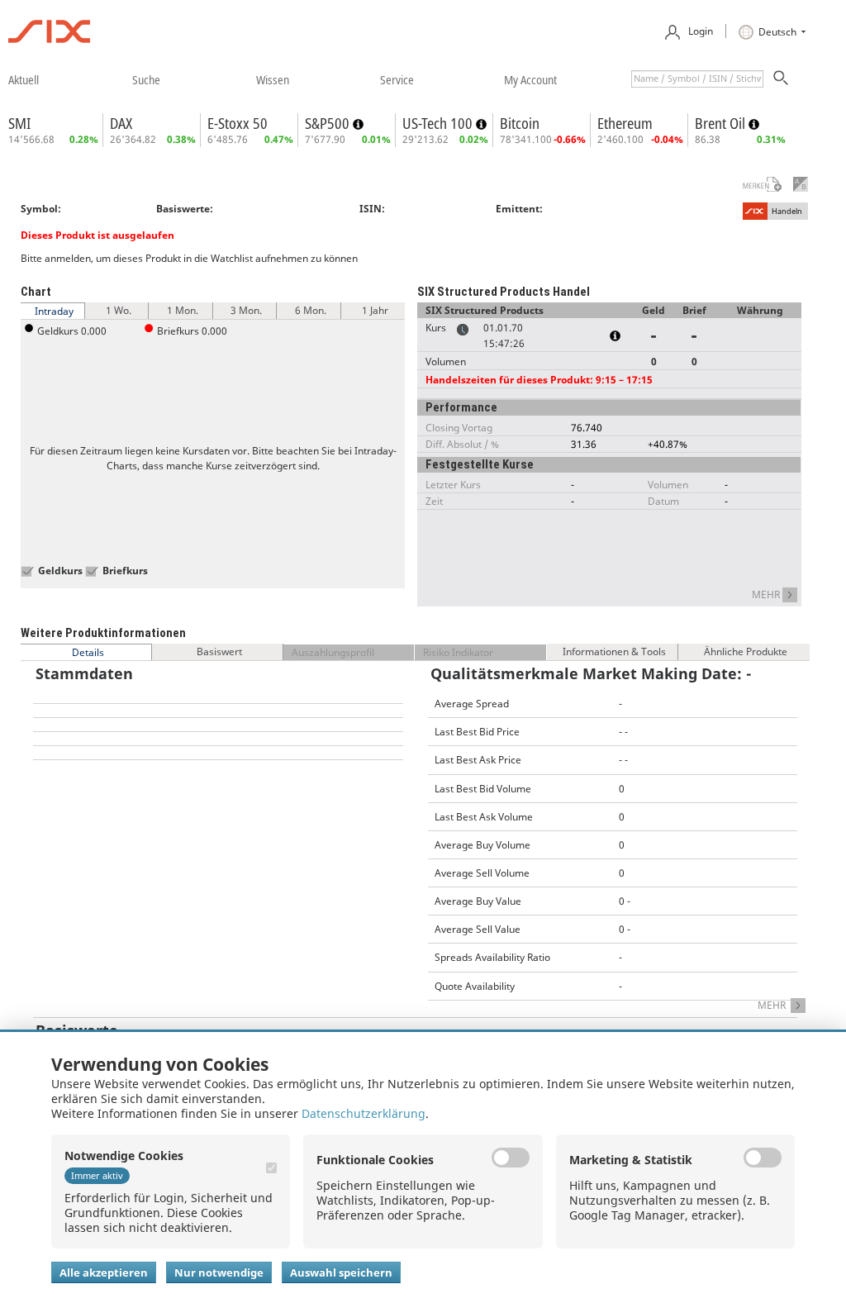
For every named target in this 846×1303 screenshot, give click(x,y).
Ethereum (625, 123)
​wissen (272, 79)
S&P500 (329, 123)
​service (397, 79)
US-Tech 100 (439, 123)
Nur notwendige (219, 1272)
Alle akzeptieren (103, 1272)
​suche (146, 79)
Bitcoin (519, 123)
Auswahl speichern (341, 1272)
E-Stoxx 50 (237, 123)
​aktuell (23, 79)
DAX (121, 123)
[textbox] (697, 79)
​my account (530, 79)
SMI (19, 123)
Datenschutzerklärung (363, 1113)
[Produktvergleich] (800, 184)
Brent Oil (722, 123)
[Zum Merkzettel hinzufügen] (751, 184)
